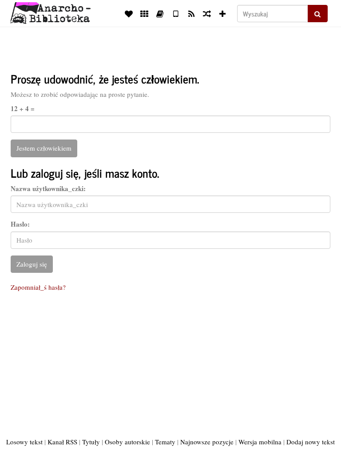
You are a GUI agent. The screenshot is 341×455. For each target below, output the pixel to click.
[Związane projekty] (144, 13)
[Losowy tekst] (206, 13)
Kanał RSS (62, 441)
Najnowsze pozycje (207, 441)
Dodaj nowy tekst (310, 441)
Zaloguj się (31, 263)
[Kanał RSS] (191, 13)
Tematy (165, 441)
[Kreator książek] (160, 13)
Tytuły (91, 441)
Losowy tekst (24, 441)
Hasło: (20, 224)
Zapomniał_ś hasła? (38, 287)
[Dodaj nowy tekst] (222, 13)
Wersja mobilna (260, 441)
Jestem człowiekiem (43, 148)
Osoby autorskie (127, 441)
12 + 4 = (23, 108)
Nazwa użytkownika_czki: (48, 188)
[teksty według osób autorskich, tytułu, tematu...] (129, 13)
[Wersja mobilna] (175, 13)
